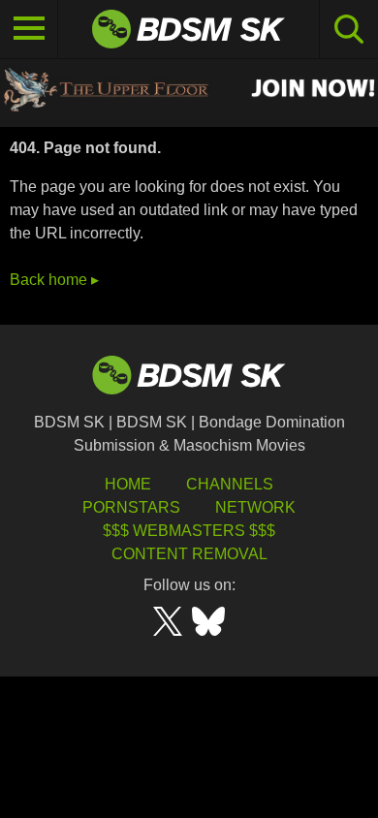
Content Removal (189, 554)
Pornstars (131, 507)
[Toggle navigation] (29, 29)
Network (255, 507)
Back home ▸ (54, 279)
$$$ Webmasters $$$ (189, 530)
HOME (128, 484)
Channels (229, 484)
